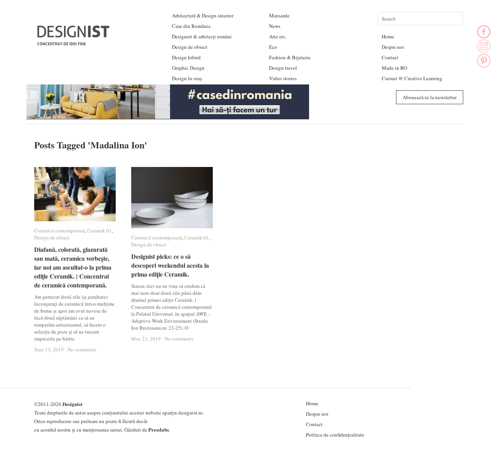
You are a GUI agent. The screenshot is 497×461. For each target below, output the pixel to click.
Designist (72, 404)
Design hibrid (186, 57)
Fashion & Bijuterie (290, 57)
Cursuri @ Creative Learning (412, 78)
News (274, 25)
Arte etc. (278, 36)
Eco (273, 46)
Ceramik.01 (99, 230)
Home (388, 36)
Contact (390, 57)
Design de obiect (189, 46)
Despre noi (393, 46)
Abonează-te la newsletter (430, 97)
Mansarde (279, 15)
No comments (82, 349)
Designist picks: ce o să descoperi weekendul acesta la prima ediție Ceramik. (170, 265)
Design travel (283, 67)
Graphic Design (188, 67)
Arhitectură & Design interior (202, 15)
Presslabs (158, 429)
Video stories (283, 78)
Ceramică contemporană (59, 230)
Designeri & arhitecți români (202, 36)
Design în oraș (187, 78)
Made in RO (394, 67)
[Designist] (73, 42)
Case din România (191, 25)
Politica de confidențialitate (335, 434)
